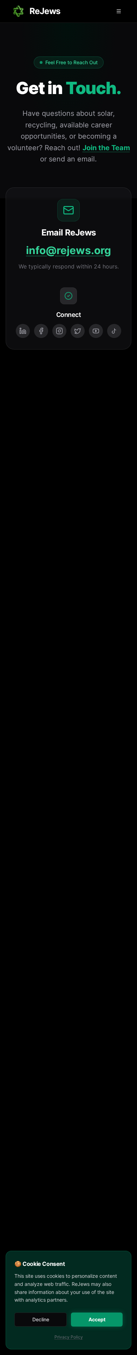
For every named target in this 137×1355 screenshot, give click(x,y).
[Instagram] (59, 331)
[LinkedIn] (23, 331)
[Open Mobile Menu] (119, 11)
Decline (40, 1319)
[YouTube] (96, 331)
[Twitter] (78, 331)
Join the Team (106, 148)
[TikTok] (114, 331)
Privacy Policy (68, 1337)
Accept (97, 1319)
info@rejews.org (68, 250)
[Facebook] (41, 331)
